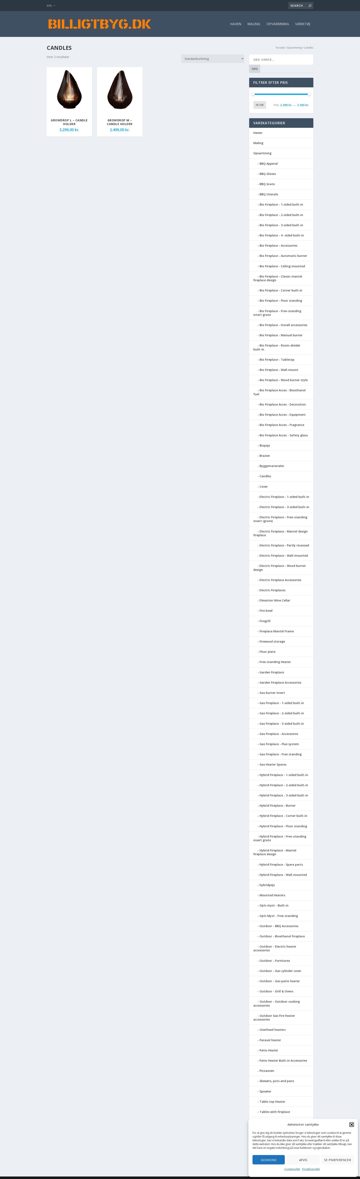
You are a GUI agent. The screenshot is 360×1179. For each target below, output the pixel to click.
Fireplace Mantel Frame (277, 631)
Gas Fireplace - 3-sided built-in (282, 724)
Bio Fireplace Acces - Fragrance (282, 425)
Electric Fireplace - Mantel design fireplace (280, 533)
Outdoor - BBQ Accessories (279, 926)
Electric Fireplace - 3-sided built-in (284, 507)
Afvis (303, 1160)
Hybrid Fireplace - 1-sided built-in (284, 775)
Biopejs (265, 445)
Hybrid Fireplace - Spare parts (281, 864)
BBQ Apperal (269, 164)
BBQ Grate (267, 184)
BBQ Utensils (269, 194)
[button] (352, 1124)
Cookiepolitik (292, 1169)
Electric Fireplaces (272, 590)
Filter (260, 105)
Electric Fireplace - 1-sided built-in (284, 497)
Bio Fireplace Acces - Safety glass (284, 435)
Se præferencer (337, 1160)
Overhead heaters (273, 1030)
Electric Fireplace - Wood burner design (279, 567)
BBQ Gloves (268, 174)
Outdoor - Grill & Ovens (276, 991)
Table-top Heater (272, 1102)
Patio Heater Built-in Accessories (283, 1060)
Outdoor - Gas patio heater (280, 981)
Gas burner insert (272, 693)
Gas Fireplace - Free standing (281, 754)
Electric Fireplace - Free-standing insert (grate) (280, 519)
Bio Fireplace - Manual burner (281, 335)
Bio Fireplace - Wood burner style (284, 380)
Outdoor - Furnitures (275, 961)
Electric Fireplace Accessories (280, 580)
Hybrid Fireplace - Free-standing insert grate (279, 838)
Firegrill (265, 621)
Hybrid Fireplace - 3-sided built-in (284, 795)
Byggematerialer (272, 466)
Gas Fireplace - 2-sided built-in (282, 713)
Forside (280, 47)
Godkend (268, 1160)
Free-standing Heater (275, 662)
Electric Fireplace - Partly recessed (284, 545)
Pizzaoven (267, 1071)
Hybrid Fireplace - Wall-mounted (283, 875)
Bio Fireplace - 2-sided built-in (281, 215)
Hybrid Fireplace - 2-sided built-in (284, 785)
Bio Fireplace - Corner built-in (281, 290)
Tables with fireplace (275, 1112)
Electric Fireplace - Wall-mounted (284, 555)
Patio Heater (269, 1050)
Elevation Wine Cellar (275, 600)
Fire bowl (266, 611)
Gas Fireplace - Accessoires (279, 734)
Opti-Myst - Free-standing (279, 916)
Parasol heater (270, 1040)
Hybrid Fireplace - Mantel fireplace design (274, 852)
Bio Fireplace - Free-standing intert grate (277, 313)
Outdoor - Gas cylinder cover (280, 971)
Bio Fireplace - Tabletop (277, 360)
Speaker (265, 1091)
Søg (255, 69)
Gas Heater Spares (273, 764)
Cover (264, 486)
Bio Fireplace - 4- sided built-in (282, 235)
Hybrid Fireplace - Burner (278, 805)
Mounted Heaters (272, 895)
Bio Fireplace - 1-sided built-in (281, 204)
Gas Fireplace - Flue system (279, 744)
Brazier (265, 456)
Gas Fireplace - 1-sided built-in (282, 703)
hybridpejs (267, 885)
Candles (265, 476)
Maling (254, 24)
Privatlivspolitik (311, 1169)
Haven (235, 24)
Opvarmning (277, 24)
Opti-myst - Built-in (274, 905)
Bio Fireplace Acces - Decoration (283, 404)
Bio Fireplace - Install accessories (283, 325)
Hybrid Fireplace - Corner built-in (283, 816)
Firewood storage (272, 641)
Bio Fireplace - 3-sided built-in (281, 225)
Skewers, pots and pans (277, 1081)
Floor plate (267, 652)
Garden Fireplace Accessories (280, 682)
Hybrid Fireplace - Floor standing (283, 826)
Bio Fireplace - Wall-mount (279, 370)
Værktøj (302, 24)
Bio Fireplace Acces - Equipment (283, 415)
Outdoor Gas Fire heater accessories (274, 1017)
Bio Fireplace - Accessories (278, 245)
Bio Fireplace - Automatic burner (283, 256)
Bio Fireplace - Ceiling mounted (282, 266)
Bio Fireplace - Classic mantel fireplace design (277, 278)
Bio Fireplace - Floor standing (281, 301)
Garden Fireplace (272, 672)
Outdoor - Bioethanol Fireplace (282, 936)
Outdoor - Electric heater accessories (274, 948)
